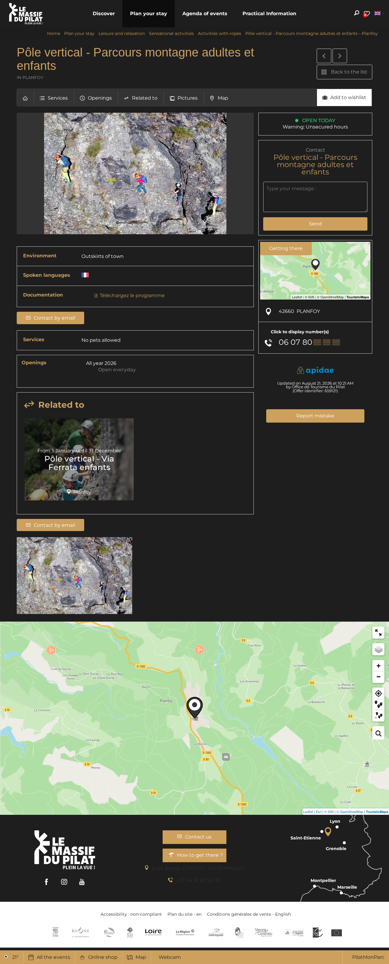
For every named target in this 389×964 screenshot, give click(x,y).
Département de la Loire (153, 932)
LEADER (318, 932)
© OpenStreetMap (349, 811)
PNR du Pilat (239, 932)
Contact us (198, 837)
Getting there (286, 248)
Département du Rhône (80, 932)
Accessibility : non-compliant (131, 914)
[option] (79, 461)
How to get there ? (200, 855)
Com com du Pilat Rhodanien (109, 932)
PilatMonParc (368, 957)
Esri (319, 811)
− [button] (378, 677)
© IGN (329, 811)
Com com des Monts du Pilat (55, 932)
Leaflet (308, 811)
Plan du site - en (184, 914)
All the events (53, 957)
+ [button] (378, 666)
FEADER (294, 932)
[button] (103, 13)
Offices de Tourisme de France (130, 932)
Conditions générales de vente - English (249, 914)
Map (141, 957)
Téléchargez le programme (131, 295)
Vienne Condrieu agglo (264, 932)
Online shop (103, 957)
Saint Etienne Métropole (216, 932)
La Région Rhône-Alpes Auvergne (185, 932)
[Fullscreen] (378, 632)
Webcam (170, 957)
